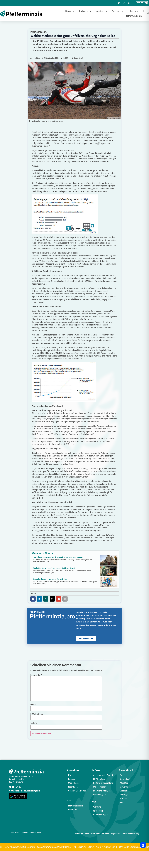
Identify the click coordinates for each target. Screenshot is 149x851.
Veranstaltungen (100, 814)
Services (116, 11)
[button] (33, 599)
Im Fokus (83, 11)
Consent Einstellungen (80, 834)
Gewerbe (124, 787)
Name (33, 705)
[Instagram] (17, 787)
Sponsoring (98, 811)
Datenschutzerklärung (130, 834)
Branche (123, 802)
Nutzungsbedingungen (100, 834)
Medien (100, 11)
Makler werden (99, 787)
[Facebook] (10, 787)
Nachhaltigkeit (99, 794)
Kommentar (36, 675)
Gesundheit (78, 58)
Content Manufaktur (77, 791)
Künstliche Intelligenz (102, 791)
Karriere (71, 779)
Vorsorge (124, 794)
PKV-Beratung (99, 779)
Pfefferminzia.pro (133, 15)
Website (33, 723)
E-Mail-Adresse (37, 714)
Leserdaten (73, 787)
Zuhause (123, 798)
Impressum (115, 834)
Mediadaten (73, 783)
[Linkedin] (13, 787)
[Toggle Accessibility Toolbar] (143, 845)
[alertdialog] (74, 847)
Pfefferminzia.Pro (75, 806)
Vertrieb (123, 791)
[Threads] (20, 787)
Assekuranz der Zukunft (103, 775)
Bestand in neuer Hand (103, 783)
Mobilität (124, 783)
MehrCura (72, 809)
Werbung (97, 807)
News (68, 11)
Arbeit (122, 775)
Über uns (133, 11)
